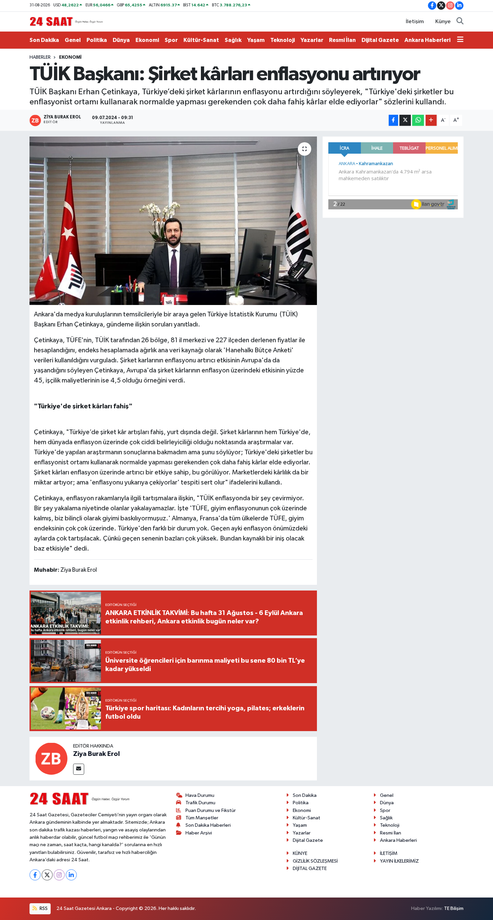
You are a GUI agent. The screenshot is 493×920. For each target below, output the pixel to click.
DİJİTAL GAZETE (310, 868)
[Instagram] (59, 874)
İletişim (415, 21)
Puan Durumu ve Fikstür (210, 810)
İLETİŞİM (388, 853)
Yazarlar (311, 40)
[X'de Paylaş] (405, 120)
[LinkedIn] (71, 874)
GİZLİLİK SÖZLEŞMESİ (315, 861)
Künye (443, 21)
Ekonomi (147, 40)
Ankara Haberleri (427, 40)
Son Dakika (44, 40)
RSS (43, 908)
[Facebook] (35, 874)
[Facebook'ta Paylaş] (393, 120)
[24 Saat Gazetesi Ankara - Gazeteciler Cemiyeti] (66, 21)
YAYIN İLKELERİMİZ (399, 861)
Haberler (40, 57)
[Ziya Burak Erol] (51, 758)
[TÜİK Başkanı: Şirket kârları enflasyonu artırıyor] (173, 221)
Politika (97, 40)
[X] (47, 874)
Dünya (121, 40)
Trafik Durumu (200, 802)
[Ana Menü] (460, 40)
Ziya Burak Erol (96, 754)
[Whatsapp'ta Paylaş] (418, 120)
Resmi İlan (342, 40)
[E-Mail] (78, 769)
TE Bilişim (453, 908)
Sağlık (233, 40)
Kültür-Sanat (201, 40)
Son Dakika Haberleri (208, 825)
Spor (171, 40)
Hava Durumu (199, 795)
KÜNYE (300, 853)
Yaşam (256, 40)
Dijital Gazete (380, 40)
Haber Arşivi (198, 832)
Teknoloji (282, 40)
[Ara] (459, 21)
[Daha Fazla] (431, 120)
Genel (73, 40)
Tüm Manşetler (201, 817)
